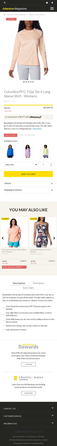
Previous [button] (2, 238)
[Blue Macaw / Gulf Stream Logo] (10, 151)
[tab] (28, 184)
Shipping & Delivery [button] (13, 190)
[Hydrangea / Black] (28, 151)
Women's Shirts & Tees (37, 14)
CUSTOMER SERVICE (13, 416)
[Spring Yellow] (45, 151)
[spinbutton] (46, 164)
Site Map (41, 436)
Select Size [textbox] (9, 165)
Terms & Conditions (18, 436)
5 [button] (33, 82)
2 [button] (26, 82)
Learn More (28, 393)
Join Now (28, 364)
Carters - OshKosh (42, 440)
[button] (5, 2)
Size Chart (28, 287)
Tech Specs (38, 283)
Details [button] (7, 183)
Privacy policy (31, 436)
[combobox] (21, 164)
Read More (37, 129)
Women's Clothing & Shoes (16, 14)
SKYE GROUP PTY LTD (27, 443)
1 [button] (24, 82)
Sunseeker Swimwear (30, 440)
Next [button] (54, 238)
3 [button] (28, 82)
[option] (28, 50)
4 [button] (30, 82)
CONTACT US (10, 409)
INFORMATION (10, 424)
